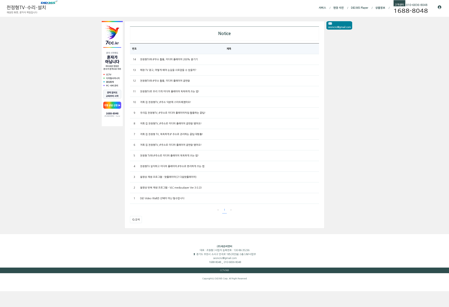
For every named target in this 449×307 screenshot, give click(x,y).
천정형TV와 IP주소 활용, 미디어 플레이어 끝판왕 (165, 81)
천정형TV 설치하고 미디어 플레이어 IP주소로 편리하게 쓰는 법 (172, 166)
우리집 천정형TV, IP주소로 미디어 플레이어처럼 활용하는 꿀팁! (172, 113)
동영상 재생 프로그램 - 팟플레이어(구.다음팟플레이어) (168, 177)
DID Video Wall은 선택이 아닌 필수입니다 (162, 198)
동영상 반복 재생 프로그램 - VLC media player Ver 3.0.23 (171, 187)
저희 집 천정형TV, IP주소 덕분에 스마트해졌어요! (165, 102)
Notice (224, 34)
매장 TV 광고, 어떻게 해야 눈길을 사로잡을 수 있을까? (168, 70)
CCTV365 (224, 270)
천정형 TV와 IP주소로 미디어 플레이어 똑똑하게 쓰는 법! (169, 155)
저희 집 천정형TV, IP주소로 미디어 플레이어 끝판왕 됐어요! (171, 123)
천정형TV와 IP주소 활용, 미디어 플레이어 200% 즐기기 (169, 59)
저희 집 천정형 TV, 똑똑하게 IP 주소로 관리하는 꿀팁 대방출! (171, 134)
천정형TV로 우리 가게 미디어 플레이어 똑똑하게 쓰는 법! (169, 91)
